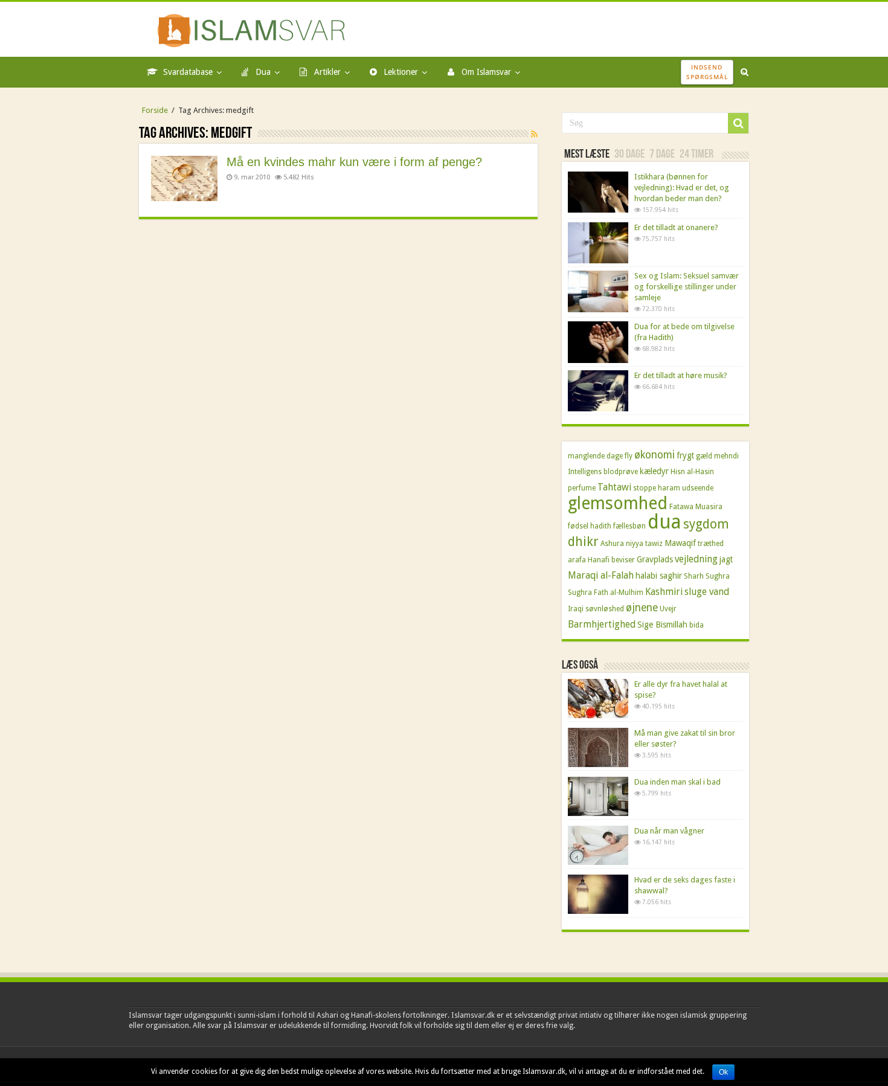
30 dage (629, 155)
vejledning (696, 559)
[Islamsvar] (255, 28)
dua (664, 521)
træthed (711, 543)
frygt (685, 455)
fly (628, 456)
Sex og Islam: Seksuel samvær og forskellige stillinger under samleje (686, 286)
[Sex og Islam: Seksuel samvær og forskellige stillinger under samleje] (598, 291)
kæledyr (654, 471)
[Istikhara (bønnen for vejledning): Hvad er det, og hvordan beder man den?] (598, 192)
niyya (634, 543)
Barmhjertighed (601, 624)
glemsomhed (618, 503)
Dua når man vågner (669, 830)
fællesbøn (629, 526)
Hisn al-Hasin (692, 471)
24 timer (696, 155)
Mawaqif (680, 543)
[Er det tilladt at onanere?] (598, 242)
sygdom (706, 524)
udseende (697, 488)
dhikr (583, 541)
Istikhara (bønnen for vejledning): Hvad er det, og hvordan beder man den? (681, 187)
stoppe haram (656, 488)
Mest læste (587, 155)
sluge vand (706, 591)
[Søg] (738, 123)
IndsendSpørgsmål (707, 72)
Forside (155, 110)
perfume (582, 488)
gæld (704, 456)
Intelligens (585, 471)
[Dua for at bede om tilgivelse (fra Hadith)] (598, 341)
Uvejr (668, 609)
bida (696, 625)
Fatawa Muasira (695, 507)
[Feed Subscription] (534, 134)
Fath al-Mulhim (618, 592)
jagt (726, 559)
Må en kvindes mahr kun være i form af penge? (354, 162)
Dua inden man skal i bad (677, 781)
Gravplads (655, 559)
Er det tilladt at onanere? (676, 227)
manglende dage (595, 456)
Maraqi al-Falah (601, 575)
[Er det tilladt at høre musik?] (598, 390)
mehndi (726, 456)
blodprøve (620, 471)
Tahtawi (614, 487)
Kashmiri (664, 591)
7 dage (662, 155)
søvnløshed (604, 609)
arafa (577, 560)
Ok (723, 1072)
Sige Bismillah (662, 624)
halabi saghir (658, 575)
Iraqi (576, 609)
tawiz (654, 543)
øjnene (642, 608)
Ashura (612, 543)
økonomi (654, 455)
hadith (600, 526)
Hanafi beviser (611, 560)
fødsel (578, 526)
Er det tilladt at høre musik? (680, 375)
